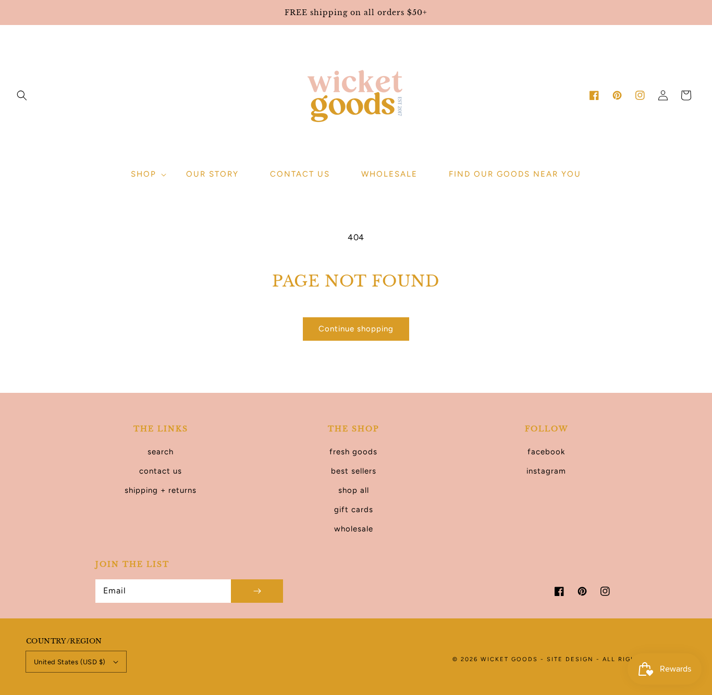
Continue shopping (356, 328)
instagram (546, 471)
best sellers (353, 471)
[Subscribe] (257, 591)
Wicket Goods (511, 659)
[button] (21, 95)
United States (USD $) (69, 662)
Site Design (570, 659)
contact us (160, 471)
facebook (546, 451)
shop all (353, 490)
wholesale (353, 528)
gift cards (353, 509)
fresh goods (353, 451)
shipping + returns (161, 490)
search (161, 451)
